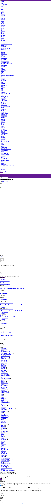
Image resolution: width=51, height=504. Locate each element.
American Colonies (4, 46)
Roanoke (2, 436)
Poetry (2, 430)
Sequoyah (2, 443)
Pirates (2, 429)
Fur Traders (3, 78)
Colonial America (3, 370)
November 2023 (3, 19)
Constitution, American (4, 66)
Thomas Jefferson (4, 455)
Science (2, 136)
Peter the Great (3, 428)
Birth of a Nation (3, 362)
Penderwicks (3, 122)
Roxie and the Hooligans (4, 438)
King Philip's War (3, 101)
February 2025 (3, 13)
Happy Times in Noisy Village (5, 392)
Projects (2, 432)
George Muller (3, 80)
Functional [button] (1, 492)
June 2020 (2, 37)
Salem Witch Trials (4, 439)
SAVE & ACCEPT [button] (2, 502)
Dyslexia (2, 71)
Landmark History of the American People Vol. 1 (8, 408)
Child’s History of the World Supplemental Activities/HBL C (7, 335)
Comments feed (3, 169)
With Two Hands (3, 467)
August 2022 (2, 27)
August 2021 (2, 32)
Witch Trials (3, 161)
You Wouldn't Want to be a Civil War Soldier (7, 470)
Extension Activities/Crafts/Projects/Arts (7, 75)
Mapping (2, 107)
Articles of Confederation (5, 357)
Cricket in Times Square (4, 374)
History (2, 94)
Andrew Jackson (3, 49)
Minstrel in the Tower (4, 415)
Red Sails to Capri (3, 129)
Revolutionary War (4, 130)
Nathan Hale (3, 421)
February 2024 (3, 18)
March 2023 (2, 23)
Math (2, 413)
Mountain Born (3, 418)
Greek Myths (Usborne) (4, 391)
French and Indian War (4, 77)
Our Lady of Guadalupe (4, 118)
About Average (3, 348)
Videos (2, 462)
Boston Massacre (3, 59)
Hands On (2, 86)
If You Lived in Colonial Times (5, 402)
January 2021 (3, 34)
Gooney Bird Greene (4, 389)
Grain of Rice (3, 84)
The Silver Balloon (4, 453)
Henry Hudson (3, 92)
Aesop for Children (4, 43)
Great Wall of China (4, 85)
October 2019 (3, 40)
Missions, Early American (5, 416)
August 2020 (2, 36)
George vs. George (4, 81)
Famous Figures (3, 381)
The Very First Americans (5, 148)
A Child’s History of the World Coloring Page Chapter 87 (11, 310)
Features (2, 3)
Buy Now (2, 6)
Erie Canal (2, 73)
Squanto (2, 143)
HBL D (2, 395)
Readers (2, 433)
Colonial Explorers (4, 65)
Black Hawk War (3, 57)
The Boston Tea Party (3, 340)
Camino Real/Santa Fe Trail (5, 61)
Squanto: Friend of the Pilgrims (5, 449)
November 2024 (3, 15)
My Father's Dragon (4, 114)
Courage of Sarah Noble (4, 67)
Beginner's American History (5, 358)
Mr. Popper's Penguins (4, 113)
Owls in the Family (4, 119)
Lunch (2, 412)
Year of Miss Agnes (4, 164)
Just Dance (3, 406)
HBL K (2, 396)
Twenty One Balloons (4, 153)
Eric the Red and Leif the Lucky (5, 378)
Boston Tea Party (3, 365)
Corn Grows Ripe (3, 372)
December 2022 (3, 25)
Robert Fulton (3, 131)
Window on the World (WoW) (5, 160)
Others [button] (0, 500)
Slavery (2, 446)
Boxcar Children (3, 60)
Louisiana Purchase (4, 105)
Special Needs (3, 448)
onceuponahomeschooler (5, 181)
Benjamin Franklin (4, 360)
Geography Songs (4, 385)
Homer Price (3, 95)
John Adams (3, 99)
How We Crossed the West (5, 96)
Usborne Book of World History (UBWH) (7, 154)
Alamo (2, 350)
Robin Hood (3, 132)
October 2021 (3, 31)
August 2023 (2, 21)
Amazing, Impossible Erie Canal (5, 351)
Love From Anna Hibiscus (4, 411)
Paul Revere (3, 120)
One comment (3, 319)
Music (2, 419)
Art (1, 51)
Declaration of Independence (5, 375)
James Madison (3, 97)
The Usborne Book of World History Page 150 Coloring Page (11, 304)
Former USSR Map (3, 293)
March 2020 (2, 39)
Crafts (2, 68)
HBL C (2, 89)
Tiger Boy (2, 151)
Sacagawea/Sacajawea (4, 133)
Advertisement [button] (1, 498)
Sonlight (2, 142)
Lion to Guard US (3, 409)
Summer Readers (3, 145)
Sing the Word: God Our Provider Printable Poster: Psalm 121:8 (12, 288)
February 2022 (3, 30)
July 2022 (2, 28)
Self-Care (2, 442)
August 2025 (2, 11)
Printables (2, 126)
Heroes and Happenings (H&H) (5, 93)
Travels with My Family (4, 457)
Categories (2, 1)
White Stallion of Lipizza (4, 465)
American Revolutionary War (5, 48)
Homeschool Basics (5, 2)
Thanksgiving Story (4, 147)
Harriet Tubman (3, 87)
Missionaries (3, 110)
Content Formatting (5, 4)
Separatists (3, 137)
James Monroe (3, 98)
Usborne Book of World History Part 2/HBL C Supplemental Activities (8, 332)
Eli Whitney (3, 377)
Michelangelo (3, 108)
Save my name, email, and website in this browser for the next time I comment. (10, 276)
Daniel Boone (3, 69)
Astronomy (3, 52)
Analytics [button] (1, 496)
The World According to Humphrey (6, 149)
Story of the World (4, 450)
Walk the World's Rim (4, 158)
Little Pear (3, 104)
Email (1, 273)
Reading (2, 128)
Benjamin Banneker (4, 54)
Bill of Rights (3, 56)
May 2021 (2, 33)
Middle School (3, 109)
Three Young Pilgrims (4, 150)
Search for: (1, 176)
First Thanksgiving (4, 382)
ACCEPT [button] (5, 477)
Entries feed (2, 168)
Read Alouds (3, 127)
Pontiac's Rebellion (4, 125)
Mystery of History (4, 115)
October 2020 (3, 35)
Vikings (2, 157)
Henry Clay (3, 91)
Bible (2, 55)
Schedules (2, 440)
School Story (3, 135)
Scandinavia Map (3, 299)
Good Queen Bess (3, 83)
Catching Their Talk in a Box (5, 62)
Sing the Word (3, 139)
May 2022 (2, 29)
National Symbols (4, 116)
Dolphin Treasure (3, 70)
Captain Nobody (3, 367)
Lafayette (2, 102)
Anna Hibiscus (3, 355)
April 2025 (2, 12)
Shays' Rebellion (3, 138)
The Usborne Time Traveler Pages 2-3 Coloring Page (10, 316)
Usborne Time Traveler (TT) (5, 155)
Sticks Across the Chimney (5, 144)
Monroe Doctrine (3, 112)
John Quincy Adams (4, 405)
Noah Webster (3, 117)
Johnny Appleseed (4, 100)
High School (3, 399)
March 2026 (2, 9)
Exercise (2, 74)
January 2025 (3, 14)
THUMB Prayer (3, 456)
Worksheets (3, 163)
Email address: (2, 344)
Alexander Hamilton (4, 45)
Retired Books (3, 435)
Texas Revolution (3, 452)
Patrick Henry (3, 425)
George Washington (4, 387)
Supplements (3, 146)
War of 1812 (3, 159)
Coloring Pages (3, 371)
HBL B (2, 394)
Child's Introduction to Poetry (5, 64)
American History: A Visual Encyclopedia (7, 353)
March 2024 (2, 17)
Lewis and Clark (3, 103)
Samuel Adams (3, 134)
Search (9, 177)
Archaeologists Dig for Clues (5, 50)
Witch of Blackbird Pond (4, 466)
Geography (3, 79)
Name (1, 272)
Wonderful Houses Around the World (6, 162)
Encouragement (3, 72)
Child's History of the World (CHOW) (6, 63)
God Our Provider (3, 388)
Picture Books (3, 123)
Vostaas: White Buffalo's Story (5, 463)
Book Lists (2, 364)
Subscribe (1, 172)
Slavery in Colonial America (5, 141)
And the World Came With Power (6, 354)
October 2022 (3, 26)
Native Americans (3, 422)
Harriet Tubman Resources (4, 323)
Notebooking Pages (4, 423)
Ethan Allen (3, 379)
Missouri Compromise (4, 111)
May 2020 (2, 38)
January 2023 (3, 24)
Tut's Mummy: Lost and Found (5, 152)
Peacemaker (3, 426)
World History (3, 469)
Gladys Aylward (3, 82)
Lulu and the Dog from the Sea (5, 106)
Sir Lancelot (3, 140)
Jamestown (3, 404)
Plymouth (2, 124)
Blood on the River (4, 58)
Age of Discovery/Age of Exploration (6, 44)
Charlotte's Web (3, 368)
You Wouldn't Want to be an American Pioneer (7, 165)
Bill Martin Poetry (4, 361)
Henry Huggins (3, 398)
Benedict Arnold (3, 53)
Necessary (2, 485)
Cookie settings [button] (2, 477)
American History (3, 47)
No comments (3, 302)
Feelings (2, 76)
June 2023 (2, 22)
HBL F (2, 90)
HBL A (2, 88)
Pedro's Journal (3, 121)
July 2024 (2, 16)
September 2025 (3, 10)
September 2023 (3, 20)
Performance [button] (1, 494)
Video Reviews (3, 156)
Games (2, 384)
